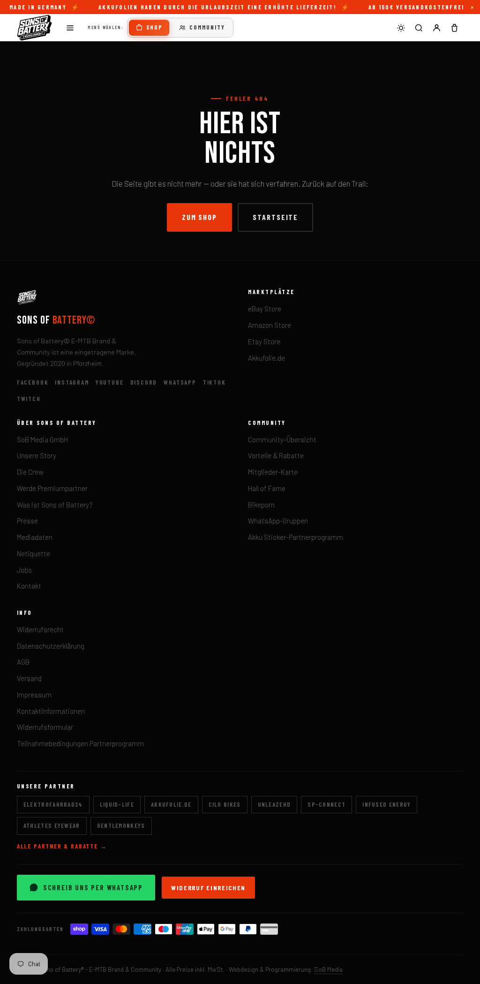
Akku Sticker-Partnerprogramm (295, 537)
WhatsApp (180, 382)
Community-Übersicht (282, 439)
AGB (23, 662)
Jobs (24, 570)
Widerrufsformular (45, 727)
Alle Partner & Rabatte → (62, 846)
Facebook (33, 382)
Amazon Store (269, 325)
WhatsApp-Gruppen (278, 520)
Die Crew (30, 472)
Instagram (72, 382)
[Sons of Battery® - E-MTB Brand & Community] (34, 28)
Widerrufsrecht (40, 629)
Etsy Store (264, 341)
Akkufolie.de (266, 358)
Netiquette (33, 553)
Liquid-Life (117, 804)
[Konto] (436, 28)
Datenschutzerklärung (50, 646)
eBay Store (264, 308)
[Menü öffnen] (70, 28)
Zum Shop (199, 216)
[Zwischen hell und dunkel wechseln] (401, 28)
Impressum (34, 694)
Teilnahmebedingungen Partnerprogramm (80, 743)
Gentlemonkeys (121, 825)
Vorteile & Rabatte (276, 455)
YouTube (110, 382)
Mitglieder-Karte (273, 472)
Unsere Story (36, 455)
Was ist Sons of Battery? (55, 504)
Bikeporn (261, 504)
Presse (27, 520)
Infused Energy (386, 804)
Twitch (29, 398)
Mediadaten (34, 537)
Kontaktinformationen (51, 711)
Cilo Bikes (225, 804)
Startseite (275, 216)
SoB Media (328, 969)
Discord (144, 382)
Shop (154, 27)
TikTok (214, 382)
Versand (29, 678)
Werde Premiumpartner (52, 488)
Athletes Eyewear (51, 825)
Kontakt (29, 586)
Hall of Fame (266, 488)
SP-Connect (326, 804)
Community (207, 27)
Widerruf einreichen (208, 888)
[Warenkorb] (454, 28)
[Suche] (419, 28)
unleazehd (274, 804)
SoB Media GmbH (42, 439)
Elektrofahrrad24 (53, 804)
